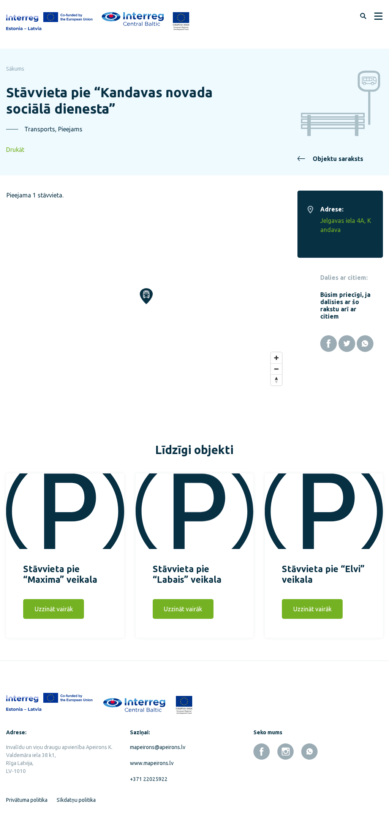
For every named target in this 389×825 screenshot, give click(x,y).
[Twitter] (346, 343)
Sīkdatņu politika (76, 800)
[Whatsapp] (365, 343)
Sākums (15, 69)
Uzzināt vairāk (54, 609)
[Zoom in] (276, 357)
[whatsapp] (309, 751)
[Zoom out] (276, 368)
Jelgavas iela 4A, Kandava (345, 225)
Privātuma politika (26, 800)
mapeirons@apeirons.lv (157, 747)
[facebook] (261, 751)
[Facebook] (328, 343)
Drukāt (15, 149)
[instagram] (285, 751)
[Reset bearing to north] (276, 379)
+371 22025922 (149, 779)
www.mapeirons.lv (152, 763)
